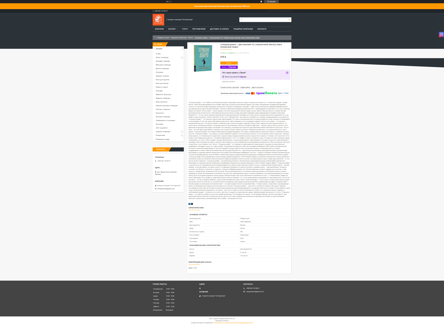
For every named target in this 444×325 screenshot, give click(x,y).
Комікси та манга (162, 87)
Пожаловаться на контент (222, 323)
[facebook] (189, 204)
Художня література (179, 38)
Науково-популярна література (166, 105)
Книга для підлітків (162, 80)
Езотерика (159, 72)
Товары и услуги (163, 38)
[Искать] (289, 19)
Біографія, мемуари (163, 61)
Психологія (160, 113)
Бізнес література (162, 57)
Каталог (172, 29)
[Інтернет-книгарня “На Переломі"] (158, 19)
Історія (158, 54)
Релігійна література (163, 117)
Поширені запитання (243, 29)
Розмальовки (160, 135)
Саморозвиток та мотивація (165, 120)
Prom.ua (232, 318)
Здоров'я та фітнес (162, 76)
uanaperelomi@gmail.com (166, 189)
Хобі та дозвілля (162, 128)
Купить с (225, 67)
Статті (185, 29)
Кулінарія (159, 91)
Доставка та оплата (219, 29)
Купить (229, 63)
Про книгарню (198, 29)
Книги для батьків (162, 83)
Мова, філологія (161, 102)
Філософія (159, 124)
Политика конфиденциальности (242, 323)
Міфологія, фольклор (163, 94)
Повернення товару (162, 139)
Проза (190, 38)
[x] (192, 204)
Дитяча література (162, 68)
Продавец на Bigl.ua (222, 321)
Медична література (163, 98)
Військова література (163, 65)
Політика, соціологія (163, 109)
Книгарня (159, 29)
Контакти (261, 29)
